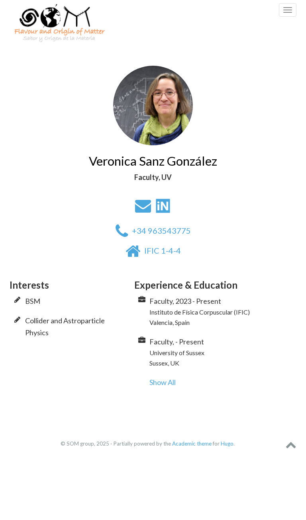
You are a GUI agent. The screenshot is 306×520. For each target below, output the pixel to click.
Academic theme (192, 443)
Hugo (227, 443)
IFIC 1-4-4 (162, 250)
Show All (162, 382)
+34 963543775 (161, 230)
